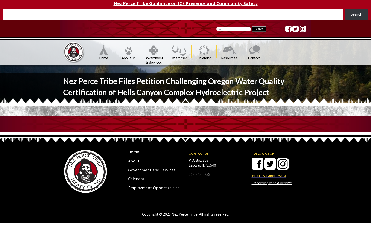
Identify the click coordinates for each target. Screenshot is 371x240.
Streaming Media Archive (272, 182)
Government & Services (154, 57)
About (134, 161)
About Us (129, 57)
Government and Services (151, 170)
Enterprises (179, 57)
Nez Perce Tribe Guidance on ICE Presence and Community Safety (186, 3)
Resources (229, 57)
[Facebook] (288, 29)
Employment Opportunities (153, 187)
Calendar (204, 57)
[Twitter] (295, 29)
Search (356, 14)
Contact (254, 57)
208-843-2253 (199, 174)
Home (103, 57)
